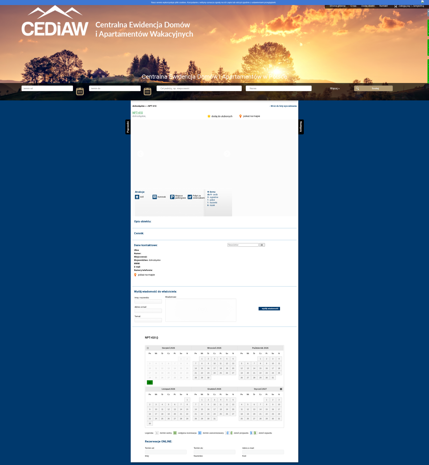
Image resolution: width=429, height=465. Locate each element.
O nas (353, 6)
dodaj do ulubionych (221, 116)
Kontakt (384, 6)
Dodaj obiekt (368, 6)
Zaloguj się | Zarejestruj (411, 6)
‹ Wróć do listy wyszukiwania (283, 106)
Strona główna (337, 6)
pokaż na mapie (251, 116)
